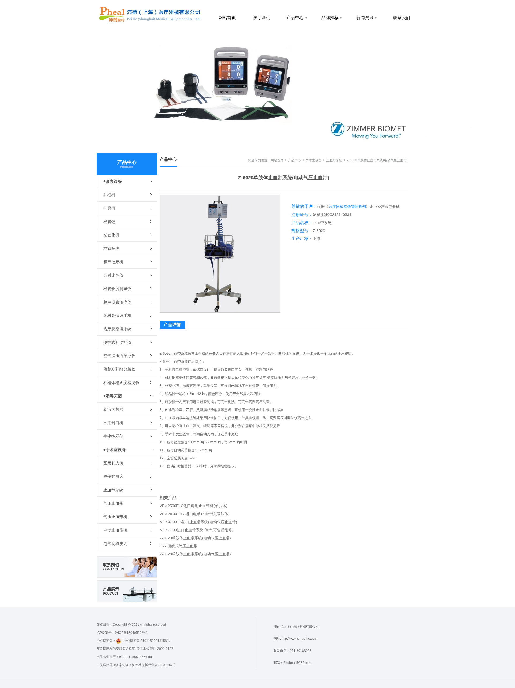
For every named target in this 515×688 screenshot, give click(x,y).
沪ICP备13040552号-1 (131, 633)
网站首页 (227, 17)
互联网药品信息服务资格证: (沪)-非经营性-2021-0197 (135, 649)
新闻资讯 (366, 17)
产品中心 (296, 17)
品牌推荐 (331, 17)
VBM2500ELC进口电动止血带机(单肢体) (193, 506)
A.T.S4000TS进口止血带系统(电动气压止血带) (198, 522)
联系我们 (401, 17)
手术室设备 (314, 160)
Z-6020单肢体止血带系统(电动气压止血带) (195, 538)
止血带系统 (334, 160)
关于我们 (262, 17)
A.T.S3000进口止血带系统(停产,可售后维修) (196, 530)
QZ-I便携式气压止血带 (178, 546)
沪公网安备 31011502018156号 (145, 641)
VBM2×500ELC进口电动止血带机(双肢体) (195, 514)
